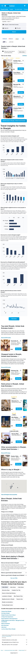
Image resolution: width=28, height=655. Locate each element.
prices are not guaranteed (6, 636)
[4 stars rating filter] (11, 58)
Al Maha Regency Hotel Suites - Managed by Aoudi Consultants (12, 621)
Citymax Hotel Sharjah (6, 611)
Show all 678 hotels (6, 337)
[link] (14, 120)
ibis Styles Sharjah (5, 613)
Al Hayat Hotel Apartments (7, 616)
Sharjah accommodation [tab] (7, 602)
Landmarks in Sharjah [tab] (7, 596)
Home (2, 650)
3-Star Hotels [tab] (5, 587)
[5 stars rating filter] (18, 58)
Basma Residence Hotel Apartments (9, 618)
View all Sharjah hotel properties (9, 494)
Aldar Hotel (3, 627)
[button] (2, 5)
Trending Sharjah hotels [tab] (7, 605)
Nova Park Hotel (5, 625)
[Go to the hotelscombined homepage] (9, 5)
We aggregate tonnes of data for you (10, 642)
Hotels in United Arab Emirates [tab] (9, 593)
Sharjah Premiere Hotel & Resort (8, 615)
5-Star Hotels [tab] (21, 587)
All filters (24, 55)
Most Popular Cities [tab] (18, 596)
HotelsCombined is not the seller (9, 640)
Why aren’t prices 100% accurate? (10, 644)
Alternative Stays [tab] (6, 590)
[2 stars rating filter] (3, 58)
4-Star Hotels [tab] (13, 587)
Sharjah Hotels (21, 650)
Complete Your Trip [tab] (16, 590)
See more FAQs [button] (14, 578)
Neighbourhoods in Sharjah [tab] (8, 599)
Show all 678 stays (5, 453)
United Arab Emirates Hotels (10, 650)
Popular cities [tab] (20, 599)
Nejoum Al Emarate (5, 623)
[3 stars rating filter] (7, 58)
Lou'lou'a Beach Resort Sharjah (8, 629)
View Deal (21, 68)
